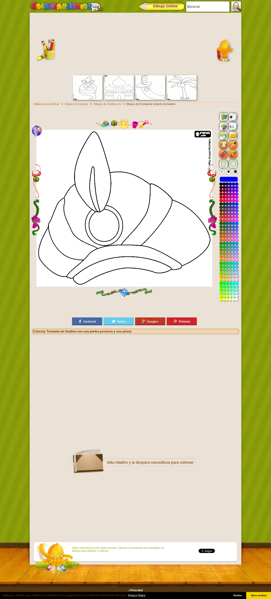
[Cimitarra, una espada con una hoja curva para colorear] (150, 99)
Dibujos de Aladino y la (107, 104)
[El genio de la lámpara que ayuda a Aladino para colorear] (87, 99)
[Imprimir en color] (233, 126)
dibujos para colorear (46, 104)
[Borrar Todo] (223, 126)
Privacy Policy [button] (136, 595)
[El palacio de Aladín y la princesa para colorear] (119, 99)
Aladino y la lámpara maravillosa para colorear (154, 462)
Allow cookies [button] (259, 595)
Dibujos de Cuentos (76, 104)
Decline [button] (238, 595)
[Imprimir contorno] (233, 117)
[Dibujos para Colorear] (67, 6)
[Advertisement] (135, 43)
